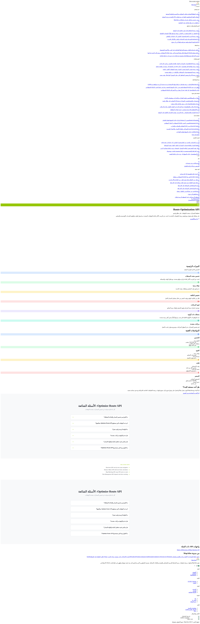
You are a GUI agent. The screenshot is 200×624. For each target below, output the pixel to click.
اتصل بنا (193, 198)
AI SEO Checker (192, 581)
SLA (195, 611)
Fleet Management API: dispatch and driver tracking (115, 474)
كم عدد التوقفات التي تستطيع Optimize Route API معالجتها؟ (112, 509)
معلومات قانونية (192, 608)
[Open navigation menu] (197, 202)
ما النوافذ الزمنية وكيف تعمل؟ (120, 515)
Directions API (186, 550)
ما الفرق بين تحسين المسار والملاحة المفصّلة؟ (116, 502)
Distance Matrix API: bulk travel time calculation (116, 469)
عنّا (195, 598)
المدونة (194, 589)
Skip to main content (194, 1)
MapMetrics (193, 575)
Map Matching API (194, 550)
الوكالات (194, 573)
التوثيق (192, 219)
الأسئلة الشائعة (192, 592)
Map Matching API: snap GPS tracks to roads (117, 472)
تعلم (198, 155)
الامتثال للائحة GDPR (190, 609)
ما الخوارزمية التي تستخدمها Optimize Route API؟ (114, 533)
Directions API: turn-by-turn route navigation (117, 467)
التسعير (197, 198)
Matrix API (179, 550)
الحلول (198, 76)
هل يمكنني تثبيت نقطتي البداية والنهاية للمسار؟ (116, 527)
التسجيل (190, 200)
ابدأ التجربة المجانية (194, 393)
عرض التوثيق (186, 393)
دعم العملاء (193, 601)
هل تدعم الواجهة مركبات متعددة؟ (119, 521)
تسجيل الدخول (195, 200)
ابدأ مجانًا (196, 219)
